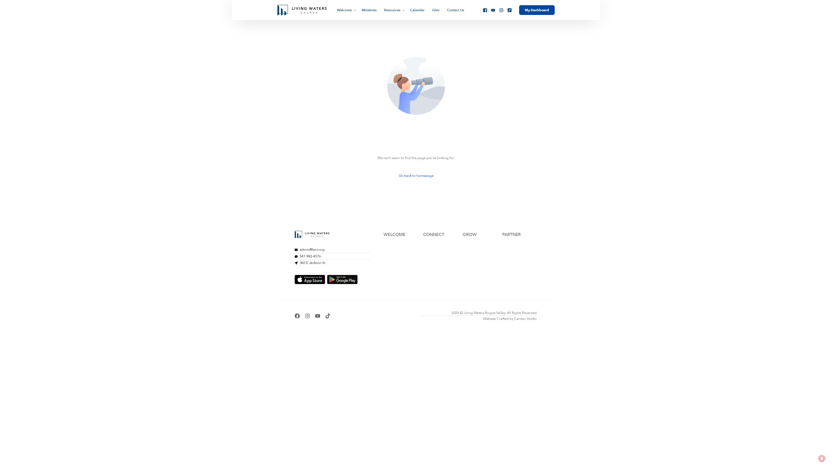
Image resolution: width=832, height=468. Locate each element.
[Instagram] (501, 9)
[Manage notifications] (821, 458)
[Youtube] (493, 9)
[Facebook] (485, 9)
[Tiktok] (509, 9)
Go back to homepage (416, 175)
